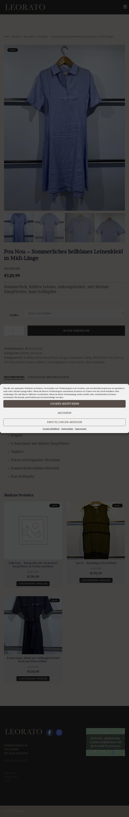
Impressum (80, 428)
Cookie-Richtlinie (51, 428)
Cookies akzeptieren (64, 403)
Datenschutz (67, 428)
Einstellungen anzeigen (64, 422)
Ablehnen (64, 412)
